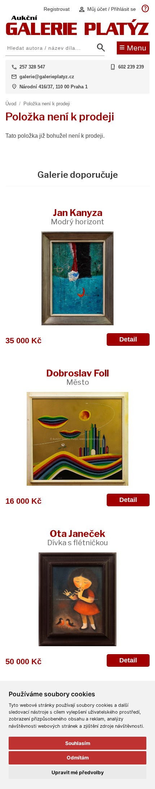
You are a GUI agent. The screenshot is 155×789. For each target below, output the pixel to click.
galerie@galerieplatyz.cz (46, 76)
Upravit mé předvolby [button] (78, 772)
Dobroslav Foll (77, 377)
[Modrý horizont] (77, 278)
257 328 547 (32, 67)
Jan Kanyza (77, 216)
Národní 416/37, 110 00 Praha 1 (53, 86)
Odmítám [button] (78, 758)
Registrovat (57, 9)
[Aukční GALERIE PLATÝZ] (77, 33)
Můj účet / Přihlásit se (107, 9)
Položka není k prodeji (46, 103)
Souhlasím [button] (77, 743)
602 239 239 (131, 67)
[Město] (77, 439)
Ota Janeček (77, 537)
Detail (128, 339)
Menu (132, 47)
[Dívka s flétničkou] (77, 599)
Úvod (10, 103)
